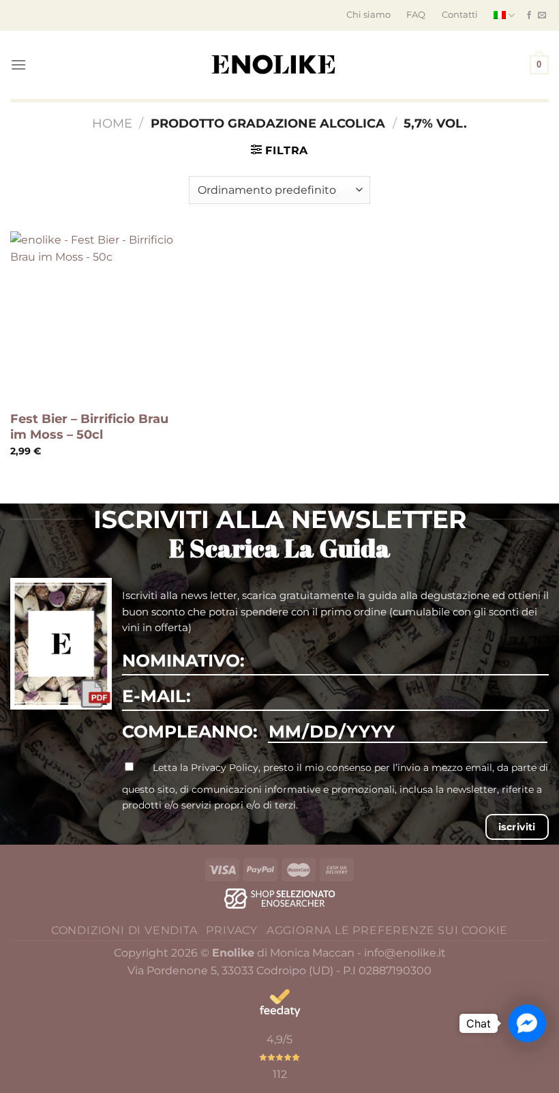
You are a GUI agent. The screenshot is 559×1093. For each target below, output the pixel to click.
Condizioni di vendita (124, 930)
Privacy (232, 930)
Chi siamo (368, 15)
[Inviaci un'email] (542, 15)
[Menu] (18, 64)
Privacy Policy (224, 767)
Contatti (460, 15)
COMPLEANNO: (190, 731)
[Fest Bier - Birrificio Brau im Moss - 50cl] (95, 316)
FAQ (415, 15)
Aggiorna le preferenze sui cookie (387, 930)
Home (112, 123)
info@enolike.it (405, 952)
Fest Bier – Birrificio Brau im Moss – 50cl (89, 426)
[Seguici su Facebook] (529, 15)
